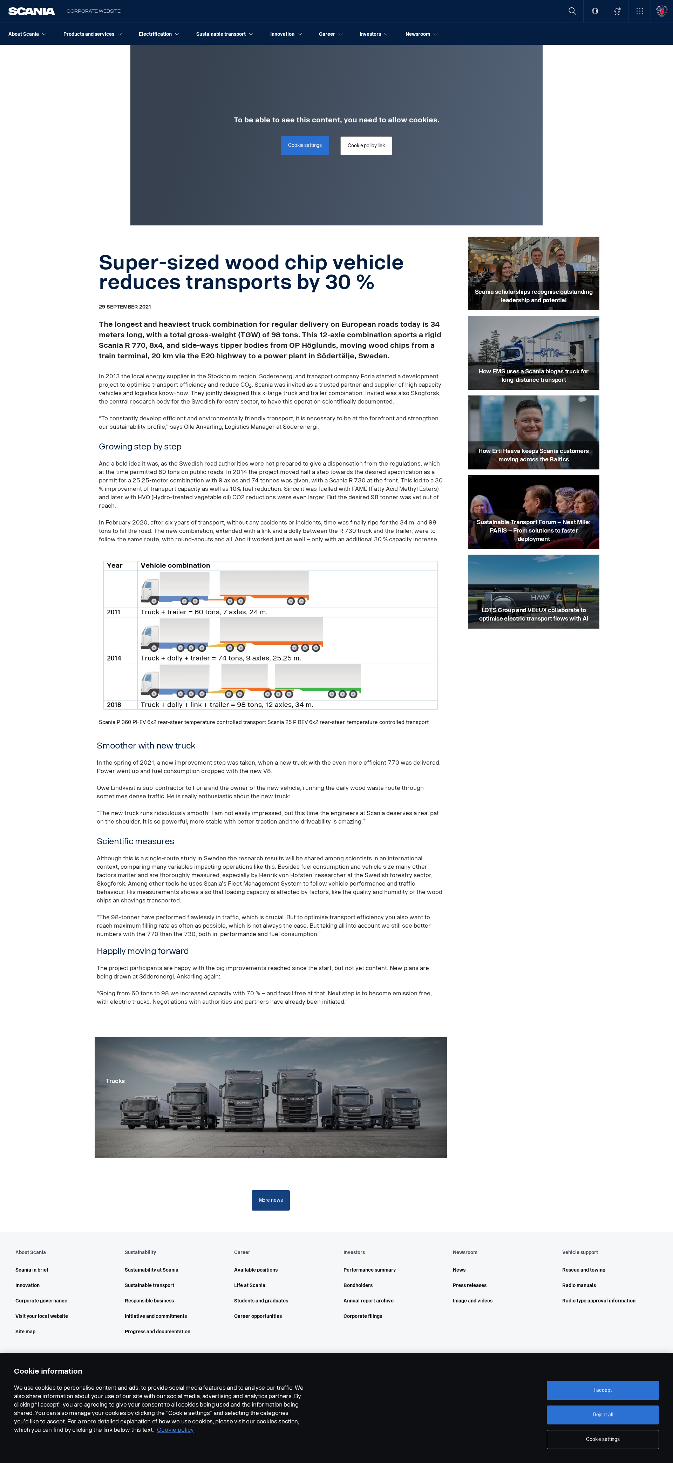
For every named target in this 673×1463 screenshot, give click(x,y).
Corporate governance (41, 1301)
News (459, 1270)
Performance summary (370, 1270)
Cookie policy (175, 1430)
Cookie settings (603, 1439)
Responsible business (149, 1301)
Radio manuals (579, 1285)
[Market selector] (595, 11)
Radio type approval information (598, 1301)
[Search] (572, 11)
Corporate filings (363, 1316)
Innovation (27, 1285)
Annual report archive (369, 1301)
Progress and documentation (157, 1332)
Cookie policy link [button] (366, 146)
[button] (639, 11)
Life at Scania (249, 1285)
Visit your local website (41, 1316)
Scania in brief (31, 1270)
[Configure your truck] (617, 11)
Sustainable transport (149, 1285)
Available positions (256, 1270)
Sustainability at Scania (151, 1270)
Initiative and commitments (156, 1316)
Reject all (603, 1415)
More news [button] (271, 1200)
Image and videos (472, 1301)
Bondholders (358, 1285)
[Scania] (31, 11)
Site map (25, 1332)
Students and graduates (261, 1301)
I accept (603, 1390)
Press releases (470, 1285)
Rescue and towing (583, 1270)
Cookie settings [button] (305, 145)
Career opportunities (258, 1316)
